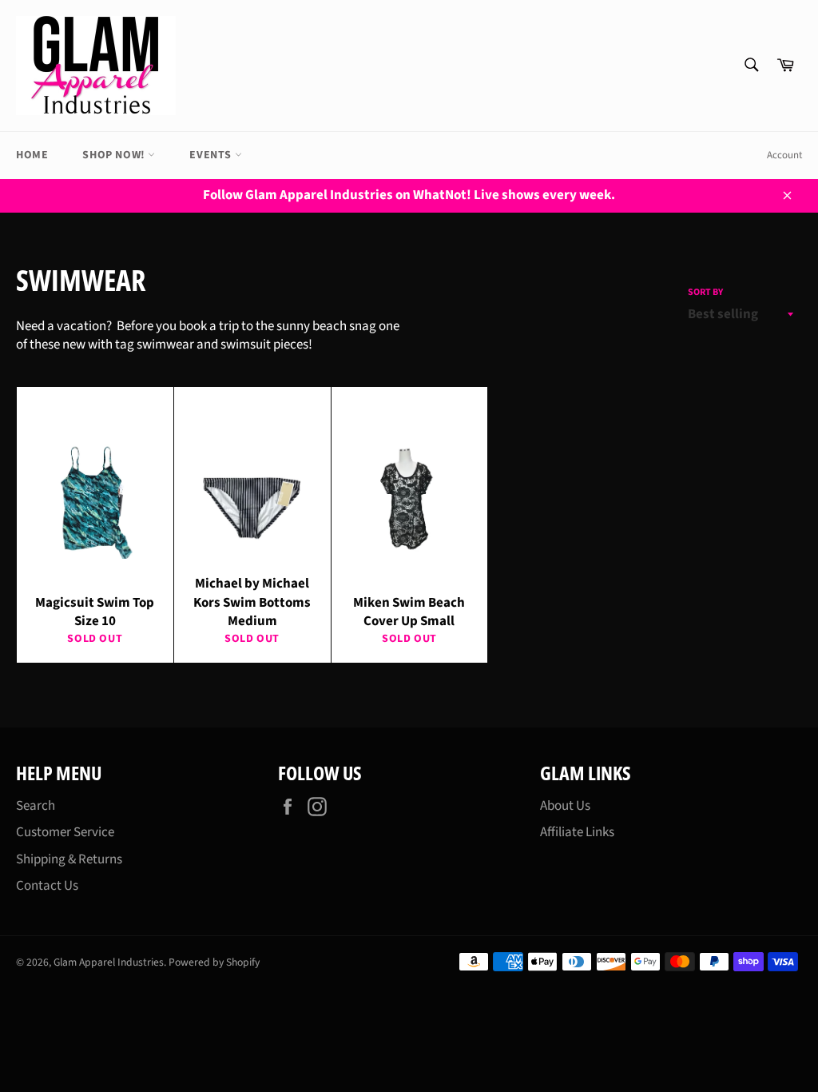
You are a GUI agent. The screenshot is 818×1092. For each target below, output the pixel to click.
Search (35, 805)
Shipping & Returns (69, 859)
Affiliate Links (577, 832)
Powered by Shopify (214, 962)
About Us (565, 805)
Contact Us (47, 885)
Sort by (705, 292)
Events (211, 155)
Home (32, 155)
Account (784, 155)
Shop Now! (115, 155)
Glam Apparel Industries (109, 962)
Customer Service (65, 832)
